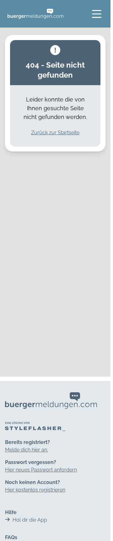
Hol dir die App (30, 520)
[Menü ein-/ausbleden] (96, 14)
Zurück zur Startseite (55, 133)
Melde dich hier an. (26, 450)
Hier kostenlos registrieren (35, 490)
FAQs (11, 537)
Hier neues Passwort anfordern (41, 470)
